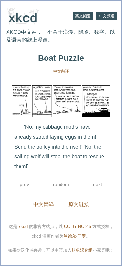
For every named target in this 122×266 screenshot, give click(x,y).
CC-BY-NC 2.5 (77, 226)
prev (24, 184)
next (97, 184)
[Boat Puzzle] (61, 101)
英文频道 (83, 16)
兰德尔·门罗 (74, 236)
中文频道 (107, 16)
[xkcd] (33, 15)
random (61, 184)
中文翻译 (61, 71)
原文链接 (78, 204)
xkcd (23, 226)
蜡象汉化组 (82, 250)
